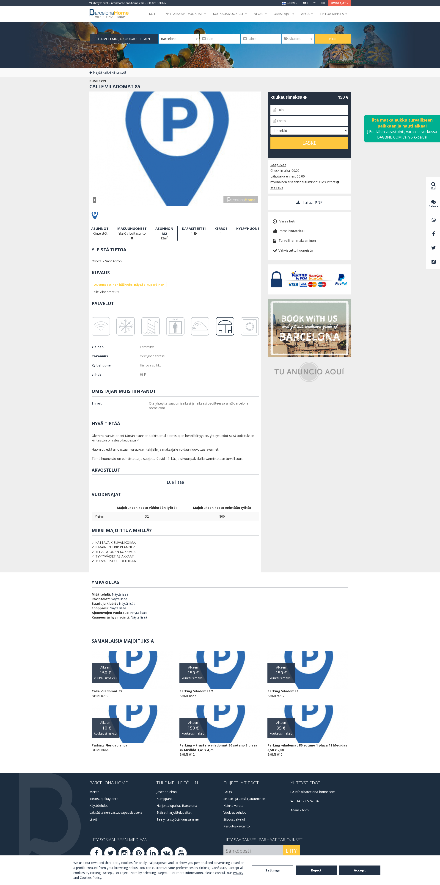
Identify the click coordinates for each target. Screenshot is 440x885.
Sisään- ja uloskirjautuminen (244, 798)
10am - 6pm (300, 810)
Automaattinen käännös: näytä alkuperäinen (129, 285)
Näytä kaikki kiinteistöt (109, 72)
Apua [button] (306, 13)
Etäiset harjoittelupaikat (174, 812)
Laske (309, 143)
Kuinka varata (233, 805)
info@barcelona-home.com (314, 792)
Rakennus (100, 356)
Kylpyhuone (101, 365)
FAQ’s (227, 792)
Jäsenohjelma (167, 792)
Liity (291, 851)
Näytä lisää (120, 594)
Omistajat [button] (338, 3)
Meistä (94, 792)
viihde (97, 374)
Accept (360, 870)
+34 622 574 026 (306, 801)
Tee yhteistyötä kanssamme (178, 819)
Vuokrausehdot (234, 812)
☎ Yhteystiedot (314, 3)
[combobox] (179, 39)
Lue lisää (175, 482)
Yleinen (98, 347)
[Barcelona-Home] (109, 10)
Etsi (332, 38)
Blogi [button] (259, 13)
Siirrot (97, 403)
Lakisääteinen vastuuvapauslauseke (115, 812)
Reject (316, 870)
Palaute (433, 206)
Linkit (93, 819)
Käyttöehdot (98, 805)
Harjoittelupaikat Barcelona (177, 805)
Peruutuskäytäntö (236, 826)
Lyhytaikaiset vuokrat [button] (183, 13)
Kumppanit (165, 798)
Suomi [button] (290, 3)
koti (153, 13)
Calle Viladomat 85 (114, 86)
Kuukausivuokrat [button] (229, 13)
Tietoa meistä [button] (332, 13)
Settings (272, 870)
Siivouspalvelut (234, 819)
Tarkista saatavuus (287, 152)
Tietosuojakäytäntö (103, 798)
